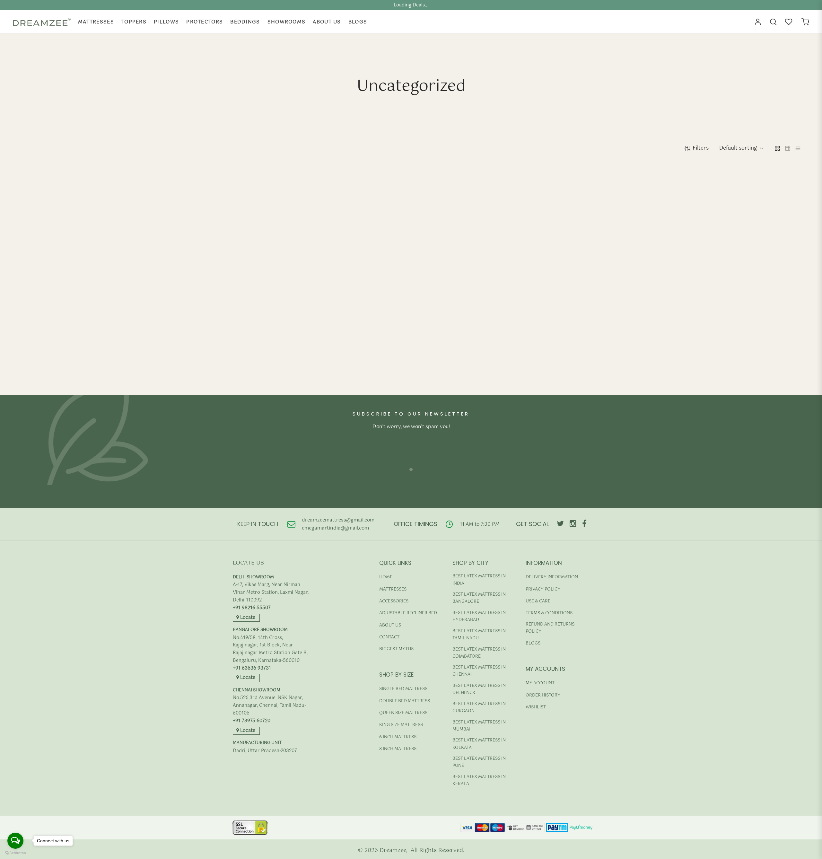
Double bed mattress (404, 701)
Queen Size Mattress (403, 713)
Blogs (357, 22)
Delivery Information (552, 577)
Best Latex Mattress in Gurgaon (479, 707)
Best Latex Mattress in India (479, 580)
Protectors (204, 22)
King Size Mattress (401, 725)
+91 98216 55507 (252, 608)
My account (540, 683)
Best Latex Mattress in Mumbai (479, 726)
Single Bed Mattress (403, 689)
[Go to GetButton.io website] (15, 853)
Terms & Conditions (549, 613)
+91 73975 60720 (251, 721)
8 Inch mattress (397, 749)
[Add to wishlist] (206, 394)
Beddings (245, 22)
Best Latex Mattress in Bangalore (479, 598)
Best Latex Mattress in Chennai (479, 671)
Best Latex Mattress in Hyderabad (479, 616)
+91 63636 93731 (252, 668)
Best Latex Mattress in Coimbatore (479, 653)
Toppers (133, 22)
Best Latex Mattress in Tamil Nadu (479, 635)
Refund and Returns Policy (550, 628)
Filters (701, 148)
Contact (389, 637)
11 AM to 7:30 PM (480, 524)
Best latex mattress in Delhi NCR (479, 689)
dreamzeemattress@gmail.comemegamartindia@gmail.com (338, 524)
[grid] (777, 148)
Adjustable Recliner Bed (408, 613)
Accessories (393, 601)
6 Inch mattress (397, 737)
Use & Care (538, 601)
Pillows (166, 22)
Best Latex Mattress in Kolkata (479, 744)
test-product (35, 374)
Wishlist (536, 707)
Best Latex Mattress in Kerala (479, 780)
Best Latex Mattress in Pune (479, 762)
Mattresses (96, 22)
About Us (327, 22)
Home (385, 577)
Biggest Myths (396, 649)
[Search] (773, 22)
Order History (543, 695)
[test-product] (115, 272)
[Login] (758, 22)
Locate (247, 617)
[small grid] (787, 148)
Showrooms (286, 22)
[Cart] (805, 22)
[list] (797, 148)
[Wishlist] (789, 22)
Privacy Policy (543, 589)
